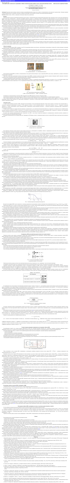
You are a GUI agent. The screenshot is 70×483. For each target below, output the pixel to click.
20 (38, 428)
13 (13, 403)
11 (20, 372)
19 (14, 403)
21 (39, 428)
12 (21, 372)
